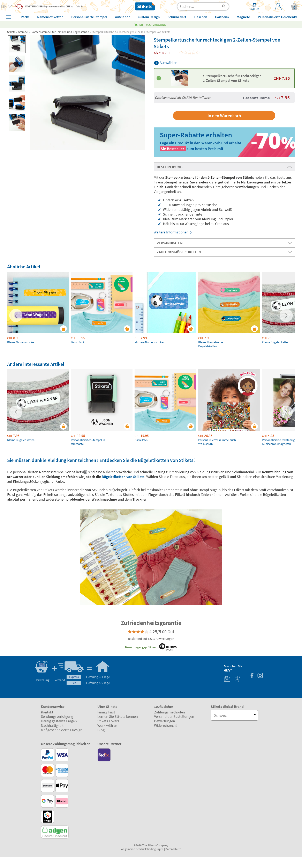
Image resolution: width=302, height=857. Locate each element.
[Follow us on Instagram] (260, 676)
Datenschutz (173, 849)
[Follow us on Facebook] (252, 676)
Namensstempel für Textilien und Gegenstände (60, 32)
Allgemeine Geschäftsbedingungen (142, 849)
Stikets (11, 32)
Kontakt (47, 712)
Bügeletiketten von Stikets (123, 476)
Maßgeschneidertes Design (61, 729)
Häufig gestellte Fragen (59, 721)
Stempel (23, 32)
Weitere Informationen (171, 232)
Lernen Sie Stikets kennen (117, 716)
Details (79, 6)
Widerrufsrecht (165, 725)
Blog (101, 729)
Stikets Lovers (108, 721)
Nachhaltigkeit (52, 725)
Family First (106, 712)
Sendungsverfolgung (57, 716)
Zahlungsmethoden (169, 712)
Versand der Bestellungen (174, 716)
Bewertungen (164, 721)
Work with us (107, 725)
